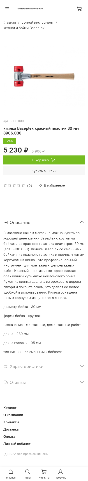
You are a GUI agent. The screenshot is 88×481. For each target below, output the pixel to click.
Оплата (9, 436)
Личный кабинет (16, 443)
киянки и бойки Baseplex (23, 27)
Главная (9, 22)
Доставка (11, 429)
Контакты (11, 422)
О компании (13, 415)
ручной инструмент (37, 22)
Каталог (9, 407)
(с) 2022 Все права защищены (25, 454)
